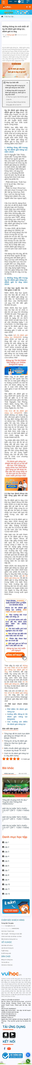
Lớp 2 (6, 847)
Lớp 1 (6, 842)
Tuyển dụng (4, 950)
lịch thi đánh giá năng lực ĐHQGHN (16, 336)
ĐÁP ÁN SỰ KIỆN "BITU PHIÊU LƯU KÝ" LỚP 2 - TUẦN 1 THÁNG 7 (15, 819)
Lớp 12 (7, 894)
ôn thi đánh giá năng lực (16, 683)
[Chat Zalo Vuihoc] (28, 1055)
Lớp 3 (6, 852)
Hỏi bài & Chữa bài (6, 965)
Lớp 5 (6, 861)
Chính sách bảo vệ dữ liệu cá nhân (11, 936)
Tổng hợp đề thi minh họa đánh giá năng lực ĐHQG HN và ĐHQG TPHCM (17, 735)
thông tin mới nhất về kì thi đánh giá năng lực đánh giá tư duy (16, 668)
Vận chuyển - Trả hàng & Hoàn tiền (11, 934)
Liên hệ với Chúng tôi (7, 948)
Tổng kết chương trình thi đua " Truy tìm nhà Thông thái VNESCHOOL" (15, 802)
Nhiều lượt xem (9, 773)
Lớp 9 (6, 880)
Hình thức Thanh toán (7, 931)
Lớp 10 (7, 884)
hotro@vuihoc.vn (10, 926)
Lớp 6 (6, 866)
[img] (16, 12)
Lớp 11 (7, 889)
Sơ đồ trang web (6, 953)
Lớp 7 (6, 870)
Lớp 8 (6, 875)
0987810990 (15, 928)
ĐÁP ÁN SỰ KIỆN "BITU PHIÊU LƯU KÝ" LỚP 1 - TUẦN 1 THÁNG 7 (15, 828)
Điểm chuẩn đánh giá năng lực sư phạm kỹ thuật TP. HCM (16, 749)
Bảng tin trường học (7, 959)
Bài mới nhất (23, 773)
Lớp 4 (6, 856)
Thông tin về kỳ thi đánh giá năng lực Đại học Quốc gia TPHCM (15, 743)
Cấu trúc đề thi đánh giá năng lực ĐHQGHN (16, 412)
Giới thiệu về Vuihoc (7, 945)
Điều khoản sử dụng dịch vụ (9, 939)
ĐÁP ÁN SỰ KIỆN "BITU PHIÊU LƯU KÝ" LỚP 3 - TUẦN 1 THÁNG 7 (15, 810)
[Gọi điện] (28, 1061)
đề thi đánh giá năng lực (16, 577)
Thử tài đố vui (5, 962)
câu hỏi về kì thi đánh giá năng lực (16, 693)
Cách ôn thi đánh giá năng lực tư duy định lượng (16, 754)
